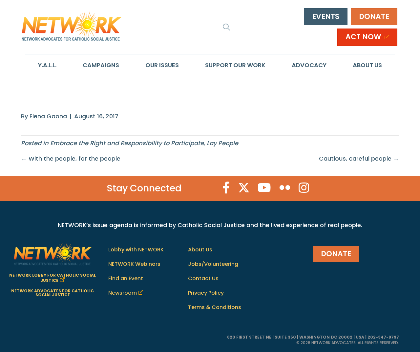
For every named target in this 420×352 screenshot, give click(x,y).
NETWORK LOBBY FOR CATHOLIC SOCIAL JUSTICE (52, 277)
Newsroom (122, 293)
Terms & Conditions (214, 307)
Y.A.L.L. (47, 65)
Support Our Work (235, 65)
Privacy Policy (206, 293)
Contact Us (203, 278)
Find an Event (125, 278)
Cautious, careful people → (359, 158)
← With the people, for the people (70, 158)
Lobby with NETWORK (136, 249)
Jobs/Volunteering (213, 264)
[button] (226, 27)
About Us (367, 65)
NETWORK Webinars (134, 264)
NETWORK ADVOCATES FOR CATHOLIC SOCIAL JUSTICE (52, 293)
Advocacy (309, 65)
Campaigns (101, 65)
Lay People (222, 143)
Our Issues (162, 65)
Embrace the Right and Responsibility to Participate (127, 143)
